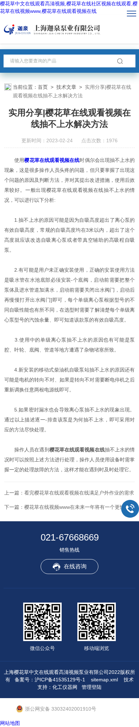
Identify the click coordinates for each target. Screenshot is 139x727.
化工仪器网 (64, 687)
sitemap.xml (104, 679)
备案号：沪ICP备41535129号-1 (50, 679)
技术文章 (66, 87)
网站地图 (10, 723)
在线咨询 (75, 566)
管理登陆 (92, 687)
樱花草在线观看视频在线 (51, 160)
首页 (43, 87)
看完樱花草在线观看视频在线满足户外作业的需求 (79, 493)
